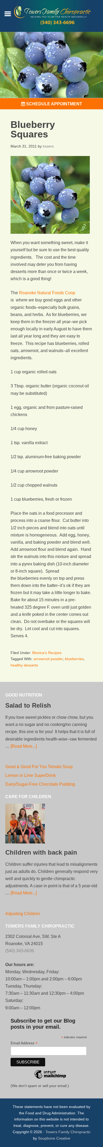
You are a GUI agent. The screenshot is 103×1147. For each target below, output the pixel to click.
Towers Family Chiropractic (68, 1132)
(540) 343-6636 (19, 951)
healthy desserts (24, 665)
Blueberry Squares (33, 129)
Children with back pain (41, 852)
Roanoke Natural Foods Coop (47, 293)
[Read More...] (24, 746)
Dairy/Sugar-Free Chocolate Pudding (40, 784)
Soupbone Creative (54, 1138)
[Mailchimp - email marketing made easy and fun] (50, 1081)
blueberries (74, 659)
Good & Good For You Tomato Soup (39, 766)
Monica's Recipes (47, 653)
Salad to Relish (28, 705)
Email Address (24, 1043)
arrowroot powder (48, 659)
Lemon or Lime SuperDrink (30, 775)
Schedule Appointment (53, 104)
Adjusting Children (22, 913)
